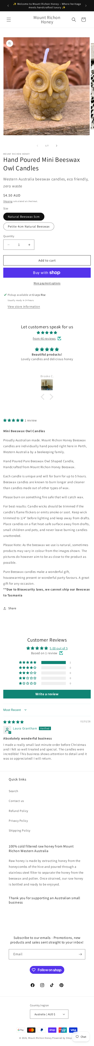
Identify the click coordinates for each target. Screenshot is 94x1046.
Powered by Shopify (63, 1037)
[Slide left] (37, 146)
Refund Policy (18, 811)
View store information (24, 306)
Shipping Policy (19, 830)
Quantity (8, 236)
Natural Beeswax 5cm (24, 217)
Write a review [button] (46, 694)
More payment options (47, 283)
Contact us (16, 801)
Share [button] (12, 608)
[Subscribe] (80, 954)
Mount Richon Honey (40, 1037)
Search (13, 791)
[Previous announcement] (8, 5)
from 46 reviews (44, 338)
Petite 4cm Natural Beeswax (29, 226)
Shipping (7, 201)
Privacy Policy (18, 821)
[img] (47, 333)
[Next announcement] (86, 5)
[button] (9, 19)
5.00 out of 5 (59, 648)
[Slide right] (56, 146)
